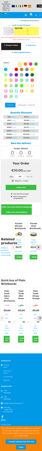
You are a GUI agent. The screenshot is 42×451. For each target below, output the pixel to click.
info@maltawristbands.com (13, 403)
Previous (13, 247)
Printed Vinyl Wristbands (35, 226)
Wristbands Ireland (17, 6)
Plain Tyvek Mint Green (21, 295)
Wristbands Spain (29, 6)
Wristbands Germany (25, 6)
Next (38, 247)
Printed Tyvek (6, 424)
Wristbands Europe (13, 6)
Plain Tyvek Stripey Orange (36, 295)
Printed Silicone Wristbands (20, 226)
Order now (17, 207)
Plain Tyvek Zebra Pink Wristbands (9, 296)
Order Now (7, 339)
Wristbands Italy (21, 6)
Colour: (6, 63)
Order (19, 257)
